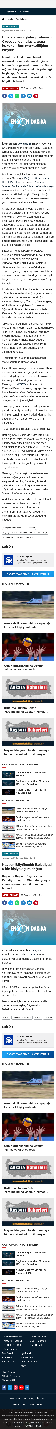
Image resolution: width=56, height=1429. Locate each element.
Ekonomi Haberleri (13, 1337)
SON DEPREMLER (13, 1345)
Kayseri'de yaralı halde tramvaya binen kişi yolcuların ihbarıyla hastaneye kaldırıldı (26, 752)
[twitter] (10, 96)
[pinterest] (35, 96)
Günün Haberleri (29, 1362)
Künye (32, 1398)
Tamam (38, 1426)
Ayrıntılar (29, 1426)
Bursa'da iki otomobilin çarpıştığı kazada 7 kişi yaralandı (27, 625)
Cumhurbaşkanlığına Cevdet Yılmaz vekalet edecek (23, 667)
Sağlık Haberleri (38, 1341)
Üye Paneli (26, 1353)
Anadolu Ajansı (24, 556)
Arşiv (23, 1366)
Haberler (10, 19)
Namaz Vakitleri (9, 1380)
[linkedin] (29, 96)
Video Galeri (8, 1357)
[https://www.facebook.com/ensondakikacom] (4, 1387)
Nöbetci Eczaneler (11, 1376)
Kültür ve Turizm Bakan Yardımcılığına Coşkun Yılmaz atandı (24, 710)
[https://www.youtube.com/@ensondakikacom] (21, 1387)
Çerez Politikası (19, 1404)
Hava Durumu (8, 1372)
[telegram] (23, 96)
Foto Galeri (7, 1353)
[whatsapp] (17, 96)
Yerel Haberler (21, 19)
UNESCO (20, 384)
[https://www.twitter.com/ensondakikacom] (10, 1387)
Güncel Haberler (38, 1337)
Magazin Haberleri (13, 1341)
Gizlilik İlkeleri (35, 1404)
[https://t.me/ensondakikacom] (27, 1387)
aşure (33, 954)
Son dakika (24, 143)
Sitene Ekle (21, 1398)
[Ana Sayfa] (3, 19)
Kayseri (37, 950)
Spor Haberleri (37, 1345)
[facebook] (4, 96)
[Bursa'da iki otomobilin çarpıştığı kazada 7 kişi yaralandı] (28, 605)
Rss (12, 1398)
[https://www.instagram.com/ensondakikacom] (16, 1387)
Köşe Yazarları (9, 1362)
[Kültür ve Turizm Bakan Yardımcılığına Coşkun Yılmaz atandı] (28, 689)
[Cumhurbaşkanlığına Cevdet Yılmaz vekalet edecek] (28, 647)
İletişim (40, 1398)
